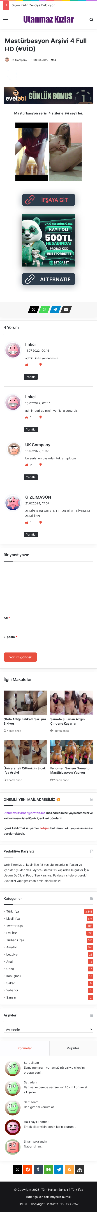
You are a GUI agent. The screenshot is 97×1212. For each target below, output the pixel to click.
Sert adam (31, 1102)
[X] (32, 309)
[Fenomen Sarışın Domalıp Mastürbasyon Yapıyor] (71, 752)
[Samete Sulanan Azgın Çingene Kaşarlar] (71, 703)
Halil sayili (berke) (36, 1122)
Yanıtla (30, 377)
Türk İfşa (12, 911)
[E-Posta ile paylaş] (64, 309)
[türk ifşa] (48, 19)
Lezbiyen (12, 954)
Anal (9, 961)
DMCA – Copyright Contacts (38, 1204)
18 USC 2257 (69, 1204)
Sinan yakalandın (35, 1141)
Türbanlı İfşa (15, 940)
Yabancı (12, 990)
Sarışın (11, 997)
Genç (10, 969)
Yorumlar (25, 1048)
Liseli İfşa (13, 918)
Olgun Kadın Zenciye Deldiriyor (33, 5)
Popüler (73, 1048)
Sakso (10, 983)
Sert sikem (31, 1062)
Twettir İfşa (14, 926)
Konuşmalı (13, 976)
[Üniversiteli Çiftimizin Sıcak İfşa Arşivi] (25, 752)
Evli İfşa (12, 933)
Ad (7, 618)
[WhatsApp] (43, 309)
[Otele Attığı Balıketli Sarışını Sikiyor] (25, 703)
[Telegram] (53, 309)
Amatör (11, 947)
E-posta (10, 637)
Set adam (30, 1082)
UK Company (37, 444)
